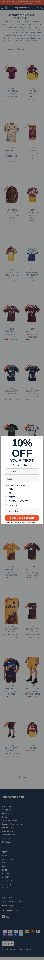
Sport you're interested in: (15, 485)
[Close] (40, 438)
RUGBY (12, 497)
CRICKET (13, 505)
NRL (11, 489)
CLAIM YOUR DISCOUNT (22, 518)
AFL (10, 493)
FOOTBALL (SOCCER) (18, 501)
